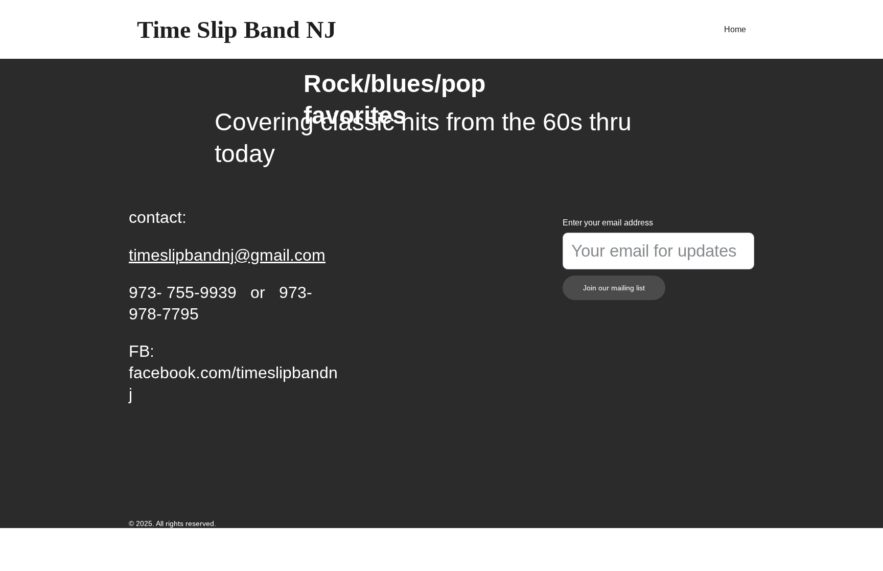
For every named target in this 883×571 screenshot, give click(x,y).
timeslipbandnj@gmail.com (227, 255)
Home (735, 29)
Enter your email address (608, 222)
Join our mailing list (614, 288)
